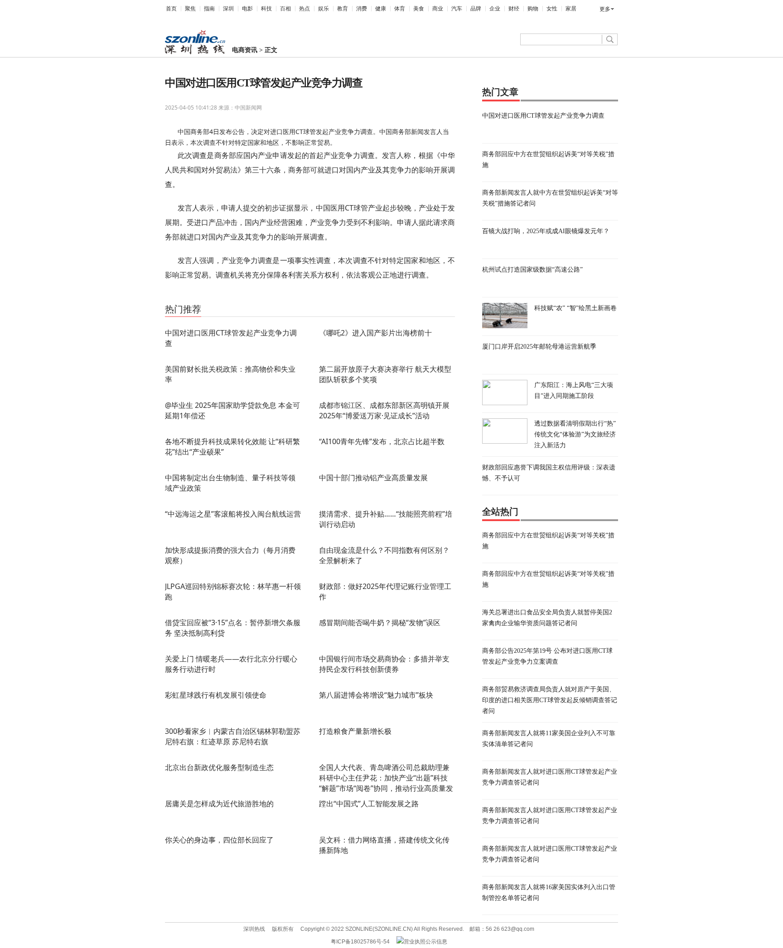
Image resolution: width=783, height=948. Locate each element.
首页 (171, 8)
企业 (494, 8)
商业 (437, 8)
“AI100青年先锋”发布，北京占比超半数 (382, 441)
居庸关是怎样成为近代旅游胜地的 (219, 804)
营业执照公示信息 (425, 941)
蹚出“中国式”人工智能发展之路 (369, 804)
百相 (285, 8)
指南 (209, 8)
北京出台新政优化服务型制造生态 (219, 767)
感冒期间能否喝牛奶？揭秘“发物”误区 (379, 622)
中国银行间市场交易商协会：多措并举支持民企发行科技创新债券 (384, 664)
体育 (399, 8)
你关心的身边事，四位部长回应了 (219, 840)
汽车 (456, 8)
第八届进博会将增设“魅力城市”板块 (376, 695)
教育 (342, 8)
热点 (304, 8)
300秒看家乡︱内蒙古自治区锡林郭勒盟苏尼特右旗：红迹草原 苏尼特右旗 (232, 736)
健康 (380, 8)
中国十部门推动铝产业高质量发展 (373, 478)
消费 (361, 8)
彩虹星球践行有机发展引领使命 (215, 695)
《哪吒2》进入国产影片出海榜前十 (375, 333)
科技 (266, 8)
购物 (532, 8)
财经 (513, 8)
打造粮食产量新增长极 (355, 731)
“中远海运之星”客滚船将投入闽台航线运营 (233, 514)
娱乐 (323, 8)
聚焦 (190, 8)
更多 (604, 9)
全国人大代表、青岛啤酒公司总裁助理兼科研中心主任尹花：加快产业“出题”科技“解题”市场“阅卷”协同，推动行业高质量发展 (386, 783)
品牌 (475, 8)
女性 (551, 8)
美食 (418, 8)
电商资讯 (244, 50)
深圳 (228, 8)
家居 (571, 8)
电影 (247, 8)
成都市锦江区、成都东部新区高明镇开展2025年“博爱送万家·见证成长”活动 (384, 410)
